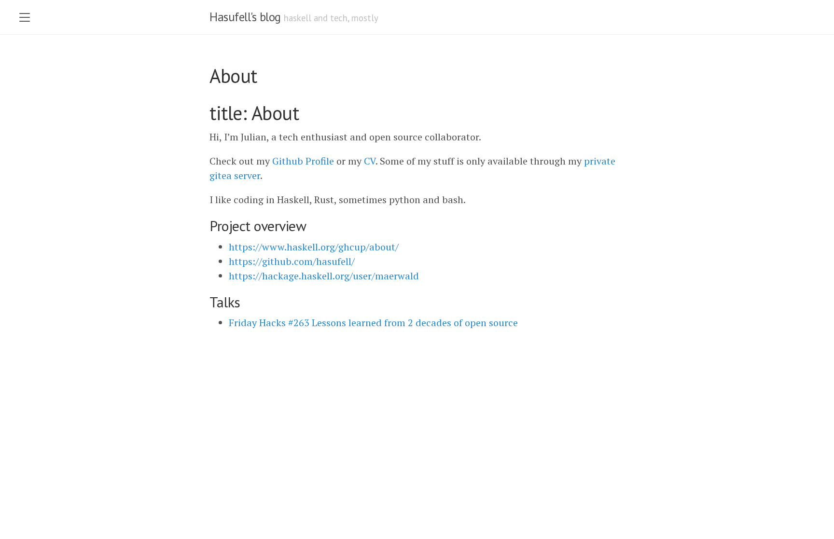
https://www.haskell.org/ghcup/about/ (314, 246)
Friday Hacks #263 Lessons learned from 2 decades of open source (373, 322)
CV (369, 160)
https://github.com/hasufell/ (292, 261)
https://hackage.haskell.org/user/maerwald (324, 275)
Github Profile (303, 160)
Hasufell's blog (245, 17)
